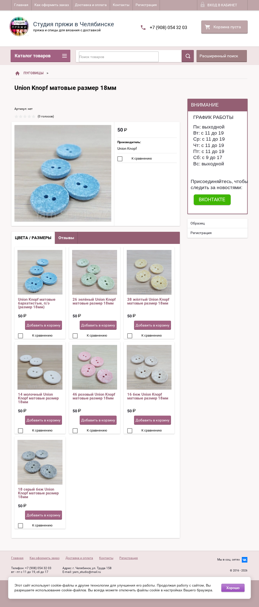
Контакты (121, 5)
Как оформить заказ (51, 5)
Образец (197, 223)
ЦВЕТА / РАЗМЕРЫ (33, 237)
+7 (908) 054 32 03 (168, 27)
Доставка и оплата (91, 5)
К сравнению (141, 158)
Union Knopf (127, 148)
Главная (21, 5)
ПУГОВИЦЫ (34, 73)
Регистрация (146, 5)
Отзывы (66, 237)
